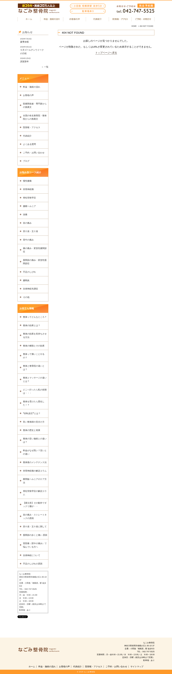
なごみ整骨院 (89, 672)
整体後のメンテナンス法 (35, 462)
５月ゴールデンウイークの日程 (32, 52)
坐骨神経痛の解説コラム (35, 471)
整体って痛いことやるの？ (33, 356)
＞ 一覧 (44, 67)
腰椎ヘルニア (29, 206)
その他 (26, 297)
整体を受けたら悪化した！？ (33, 403)
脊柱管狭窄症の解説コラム (35, 493)
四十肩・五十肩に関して (35, 526)
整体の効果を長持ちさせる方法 (35, 335)
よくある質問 (29, 144)
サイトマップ (136, 667)
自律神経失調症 (30, 289)
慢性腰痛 (27, 181)
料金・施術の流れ (31, 87)
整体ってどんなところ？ (35, 317)
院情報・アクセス (31, 127)
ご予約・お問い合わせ (33, 153)
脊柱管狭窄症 (29, 198)
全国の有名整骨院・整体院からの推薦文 (35, 117)
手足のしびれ (29, 272)
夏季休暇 (24, 42)
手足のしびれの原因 (32, 564)
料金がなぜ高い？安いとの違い (35, 452)
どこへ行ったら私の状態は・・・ (35, 391)
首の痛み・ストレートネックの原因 (35, 516)
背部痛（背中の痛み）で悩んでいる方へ (35, 545)
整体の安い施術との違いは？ (35, 440)
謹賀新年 (24, 61)
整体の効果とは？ (31, 325)
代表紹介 (27, 136)
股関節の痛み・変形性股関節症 (35, 262)
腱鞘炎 (26, 280)
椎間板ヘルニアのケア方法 (35, 481)
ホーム (32, 667)
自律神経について (31, 555)
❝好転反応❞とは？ (31, 413)
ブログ (26, 161)
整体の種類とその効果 (33, 346)
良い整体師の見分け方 (33, 422)
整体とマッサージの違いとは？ (35, 379)
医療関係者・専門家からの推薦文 (35, 105)
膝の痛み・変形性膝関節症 (35, 250)
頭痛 (25, 214)
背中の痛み (28, 240)
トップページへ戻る (106, 52)
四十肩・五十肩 (30, 231)
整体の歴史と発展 (31, 430)
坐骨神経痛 (28, 189)
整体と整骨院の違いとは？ (33, 368)
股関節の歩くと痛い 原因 (35, 535)
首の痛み (27, 223)
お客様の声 (28, 95)
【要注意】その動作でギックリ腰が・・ (35, 505)
